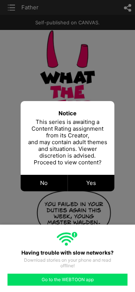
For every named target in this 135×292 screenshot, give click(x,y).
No (44, 182)
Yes (91, 182)
